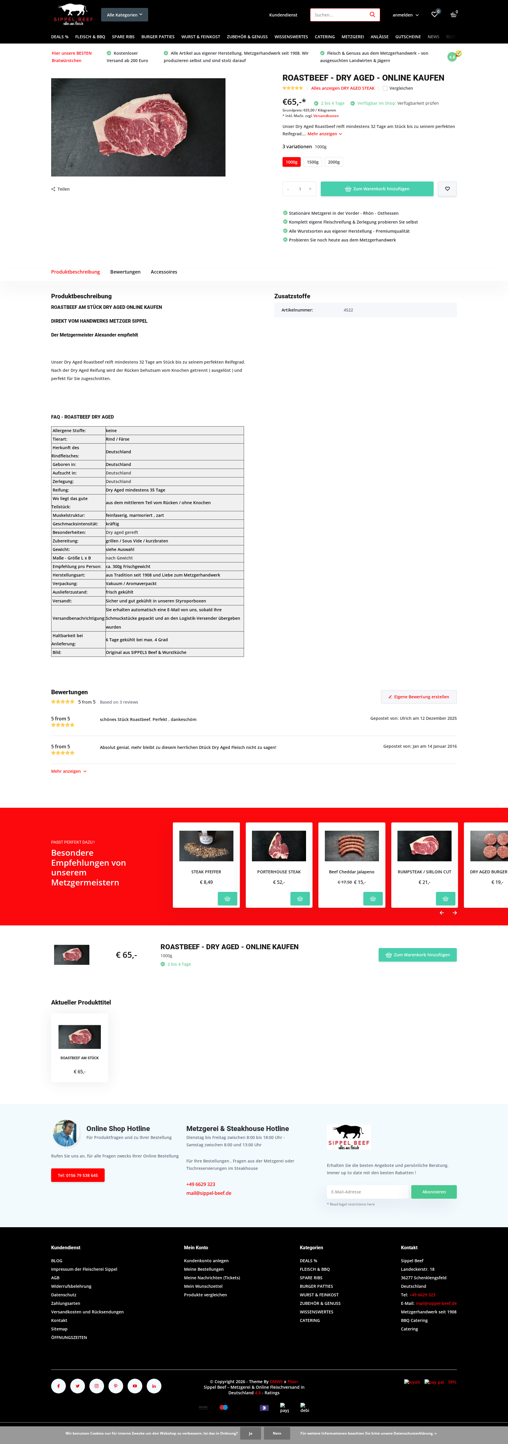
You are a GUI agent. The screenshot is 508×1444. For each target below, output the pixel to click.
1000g (292, 162)
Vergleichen (401, 88)
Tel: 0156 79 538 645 (78, 1175)
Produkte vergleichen (205, 1295)
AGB (55, 1277)
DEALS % (59, 36)
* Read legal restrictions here (351, 1204)
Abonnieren (434, 1192)
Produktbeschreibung (75, 272)
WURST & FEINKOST (200, 36)
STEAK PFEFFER (206, 872)
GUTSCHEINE (408, 36)
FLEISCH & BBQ (90, 36)
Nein (277, 1433)
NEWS (434, 36)
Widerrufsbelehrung (71, 1286)
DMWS (276, 1381)
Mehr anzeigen (323, 133)
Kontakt (59, 1320)
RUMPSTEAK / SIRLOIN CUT (424, 872)
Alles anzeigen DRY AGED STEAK (343, 88)
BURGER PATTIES (158, 36)
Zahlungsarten (65, 1303)
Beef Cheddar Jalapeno (352, 872)
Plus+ (293, 1381)
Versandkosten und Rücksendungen (87, 1312)
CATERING (325, 36)
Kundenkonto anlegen (206, 1260)
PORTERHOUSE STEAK (279, 872)
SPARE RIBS (123, 36)
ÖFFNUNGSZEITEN (69, 1337)
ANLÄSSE (380, 36)
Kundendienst (283, 15)
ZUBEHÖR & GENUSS (247, 36)
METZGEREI (353, 36)
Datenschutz (63, 1295)
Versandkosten (326, 115)
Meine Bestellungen (204, 1269)
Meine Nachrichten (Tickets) (212, 1277)
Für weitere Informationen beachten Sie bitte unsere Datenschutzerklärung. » (368, 1433)
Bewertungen (125, 272)
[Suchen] (372, 14)
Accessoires (164, 272)
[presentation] (442, 913)
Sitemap (59, 1329)
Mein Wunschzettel (203, 1286)
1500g (313, 162)
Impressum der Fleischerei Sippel (84, 1269)
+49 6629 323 (200, 1184)
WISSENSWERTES (291, 36)
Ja (250, 1433)
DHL (452, 1382)
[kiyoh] (412, 1382)
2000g (334, 162)
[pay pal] (434, 1382)
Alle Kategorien (122, 15)
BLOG (56, 1260)
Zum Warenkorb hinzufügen (381, 188)
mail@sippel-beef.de (208, 1193)
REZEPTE (454, 36)
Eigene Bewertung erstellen (421, 696)
